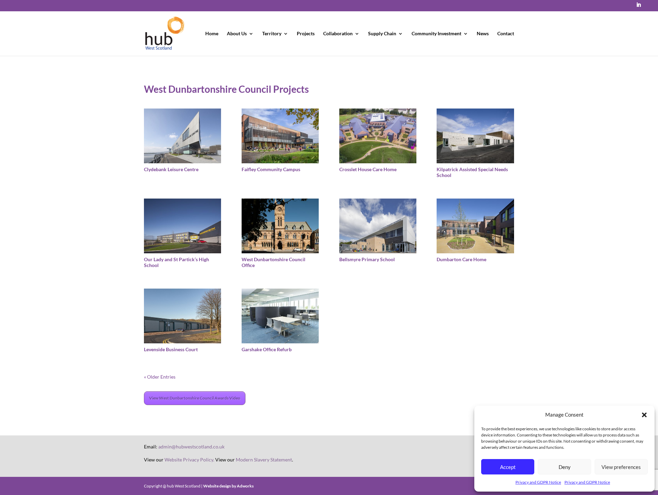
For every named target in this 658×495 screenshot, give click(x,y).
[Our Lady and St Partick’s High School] (182, 226)
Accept (508, 467)
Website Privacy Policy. (189, 459)
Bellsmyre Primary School (367, 259)
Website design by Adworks (228, 485)
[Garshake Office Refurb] (280, 316)
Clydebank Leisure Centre (171, 169)
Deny (565, 467)
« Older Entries (159, 377)
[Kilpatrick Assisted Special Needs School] (475, 136)
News (483, 33)
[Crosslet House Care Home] (377, 136)
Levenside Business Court (171, 349)
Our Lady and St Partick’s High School (176, 262)
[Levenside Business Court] (182, 316)
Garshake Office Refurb (267, 349)
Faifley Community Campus (271, 169)
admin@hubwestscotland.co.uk (191, 446)
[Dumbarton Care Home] (475, 226)
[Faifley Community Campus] (280, 136)
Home (211, 33)
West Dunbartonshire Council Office (273, 262)
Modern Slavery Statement (264, 459)
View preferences (621, 467)
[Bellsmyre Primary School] (377, 226)
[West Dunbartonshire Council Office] (280, 226)
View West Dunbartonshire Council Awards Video (194, 398)
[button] (644, 414)
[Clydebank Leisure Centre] (182, 136)
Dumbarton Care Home (461, 259)
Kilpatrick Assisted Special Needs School (472, 172)
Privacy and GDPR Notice (538, 482)
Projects (306, 33)
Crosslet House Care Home (368, 169)
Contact (505, 33)
